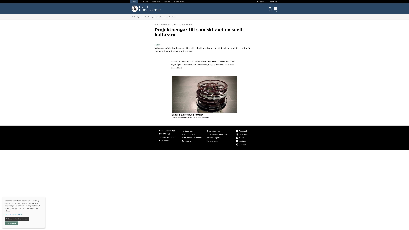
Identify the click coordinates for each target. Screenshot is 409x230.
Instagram (243, 134)
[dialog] (23, 212)
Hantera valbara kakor (13, 214)
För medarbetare (178, 2)
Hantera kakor (212, 141)
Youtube (242, 141)
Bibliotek (167, 2)
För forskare (156, 2)
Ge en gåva (186, 141)
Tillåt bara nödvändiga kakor (17, 219)
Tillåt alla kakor (12, 223)
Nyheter (140, 17)
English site (273, 2)
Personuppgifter (213, 138)
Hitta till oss (164, 140)
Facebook (243, 131)
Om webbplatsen (214, 131)
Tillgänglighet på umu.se (217, 134)
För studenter (144, 2)
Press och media (189, 134)
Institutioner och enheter (192, 138)
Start (133, 17)
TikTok (241, 138)
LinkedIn (242, 144)
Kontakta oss (187, 131)
